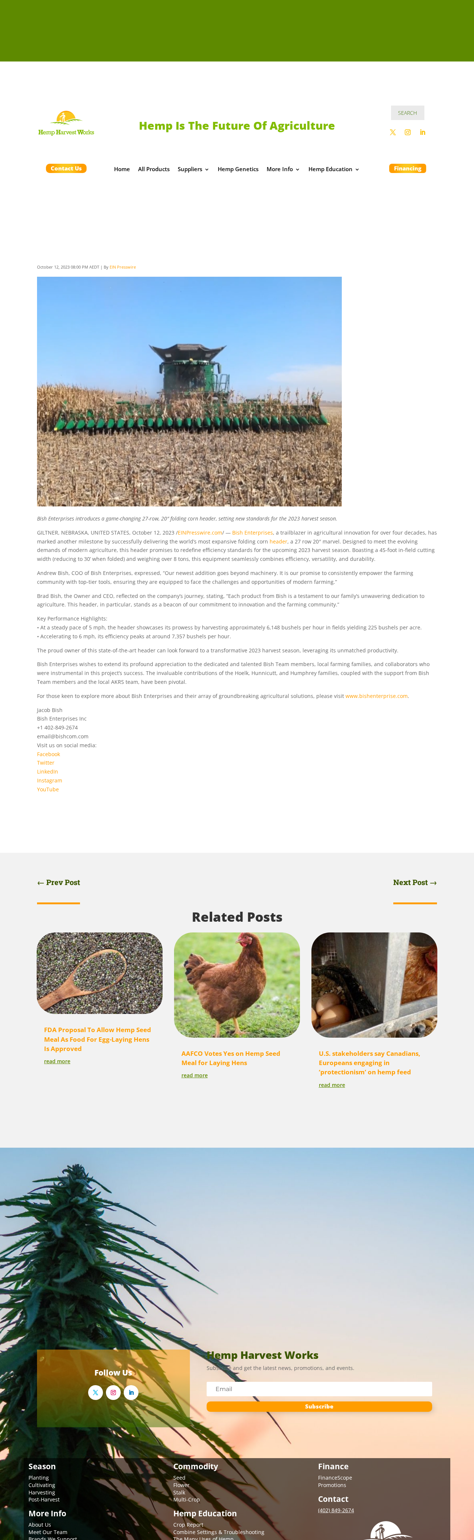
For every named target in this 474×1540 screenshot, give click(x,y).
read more (57, 1061)
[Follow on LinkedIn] (422, 132)
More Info (280, 170)
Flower (181, 1485)
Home (122, 170)
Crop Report (188, 1524)
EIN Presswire (123, 267)
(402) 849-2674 (336, 1510)
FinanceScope (335, 1477)
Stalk (179, 1492)
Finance (333, 1466)
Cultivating (42, 1485)
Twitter (45, 762)
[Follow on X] (393, 132)
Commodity (195, 1466)
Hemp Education (330, 170)
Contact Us (66, 168)
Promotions (332, 1485)
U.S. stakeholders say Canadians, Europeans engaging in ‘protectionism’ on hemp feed (369, 1062)
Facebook (48, 754)
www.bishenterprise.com (377, 695)
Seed (179, 1477)
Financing (407, 168)
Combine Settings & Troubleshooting (218, 1532)
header (278, 541)
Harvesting (42, 1492)
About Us (40, 1524)
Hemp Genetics (238, 170)
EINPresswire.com (200, 532)
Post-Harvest (44, 1499)
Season (42, 1466)
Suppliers (190, 170)
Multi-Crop (186, 1499)
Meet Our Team (48, 1532)
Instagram (49, 780)
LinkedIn (47, 771)
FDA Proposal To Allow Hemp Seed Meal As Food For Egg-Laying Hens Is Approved (97, 1038)
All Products (154, 170)
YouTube (48, 789)
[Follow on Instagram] (408, 132)
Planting (39, 1477)
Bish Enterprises (252, 532)
